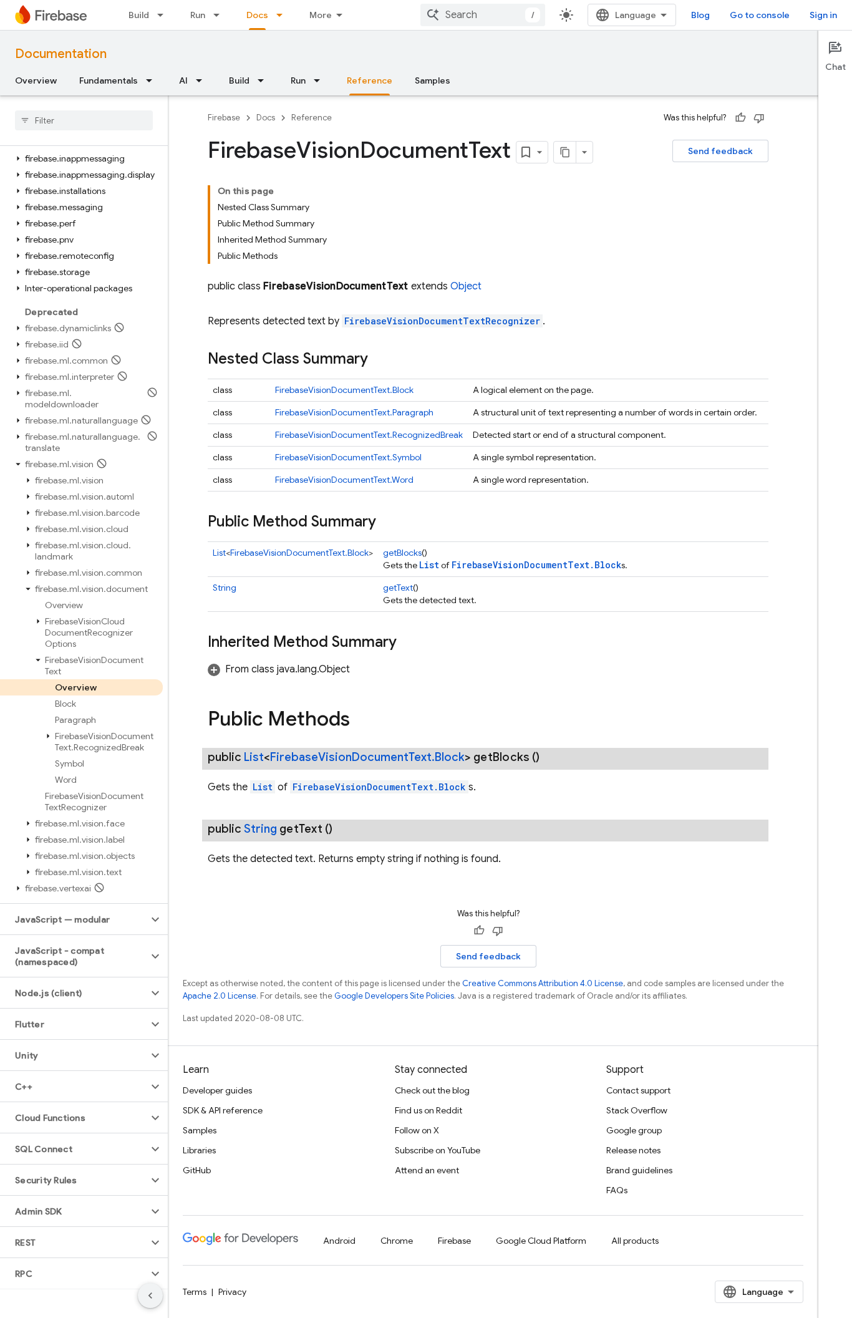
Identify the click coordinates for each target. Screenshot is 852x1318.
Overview (36, 80)
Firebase (224, 117)
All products (635, 1240)
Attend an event (427, 1170)
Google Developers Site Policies (394, 996)
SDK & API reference (223, 1110)
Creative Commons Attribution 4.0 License (542, 983)
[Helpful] (740, 118)
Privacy (232, 1292)
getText (398, 587)
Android (339, 1240)
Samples (432, 80)
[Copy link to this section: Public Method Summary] (388, 522)
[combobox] (482, 15)
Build (138, 15)
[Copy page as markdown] (565, 152)
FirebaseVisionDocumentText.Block (344, 389)
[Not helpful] (759, 118)
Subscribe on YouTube (437, 1150)
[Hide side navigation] (150, 1295)
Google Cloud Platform (541, 1240)
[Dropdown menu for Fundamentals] (153, 80)
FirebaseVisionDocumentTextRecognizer (442, 321)
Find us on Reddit (428, 1110)
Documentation (61, 54)
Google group (634, 1130)
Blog (700, 15)
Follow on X (417, 1130)
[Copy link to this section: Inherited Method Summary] (409, 643)
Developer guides (217, 1090)
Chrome (396, 1240)
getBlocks (402, 552)
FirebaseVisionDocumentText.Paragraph (354, 412)
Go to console (760, 15)
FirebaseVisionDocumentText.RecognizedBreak (369, 434)
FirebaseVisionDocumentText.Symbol (348, 457)
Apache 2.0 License (219, 996)
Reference (369, 80)
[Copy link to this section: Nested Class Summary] (380, 359)
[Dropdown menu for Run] (220, 15)
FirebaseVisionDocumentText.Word (344, 479)
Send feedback (720, 151)
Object (466, 286)
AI (183, 80)
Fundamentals (108, 80)
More (320, 15)
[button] (81, 158)
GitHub (197, 1170)
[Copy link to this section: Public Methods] (362, 720)
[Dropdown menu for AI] (203, 80)
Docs (257, 15)
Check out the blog (432, 1090)
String (224, 587)
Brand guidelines (639, 1170)
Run (197, 15)
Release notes (633, 1150)
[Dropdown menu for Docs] (283, 15)
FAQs (616, 1190)
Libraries (199, 1150)
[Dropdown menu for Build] (164, 15)
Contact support (638, 1090)
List (219, 552)
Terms (194, 1292)
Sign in (823, 15)
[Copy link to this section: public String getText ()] (344, 828)
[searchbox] (84, 120)
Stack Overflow (636, 1110)
